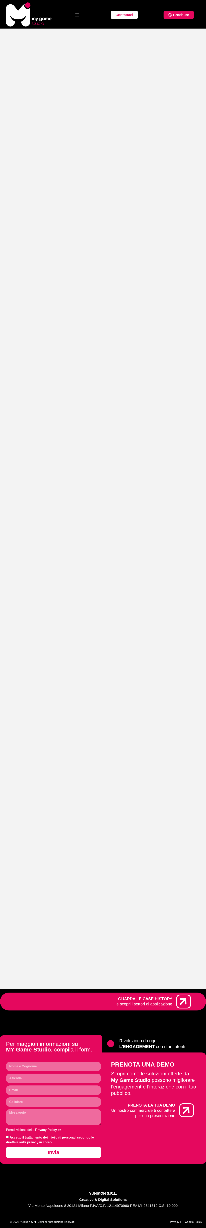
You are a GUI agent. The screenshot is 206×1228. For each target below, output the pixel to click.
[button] (77, 14)
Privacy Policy (46, 1129)
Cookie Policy (193, 1221)
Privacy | (175, 1221)
